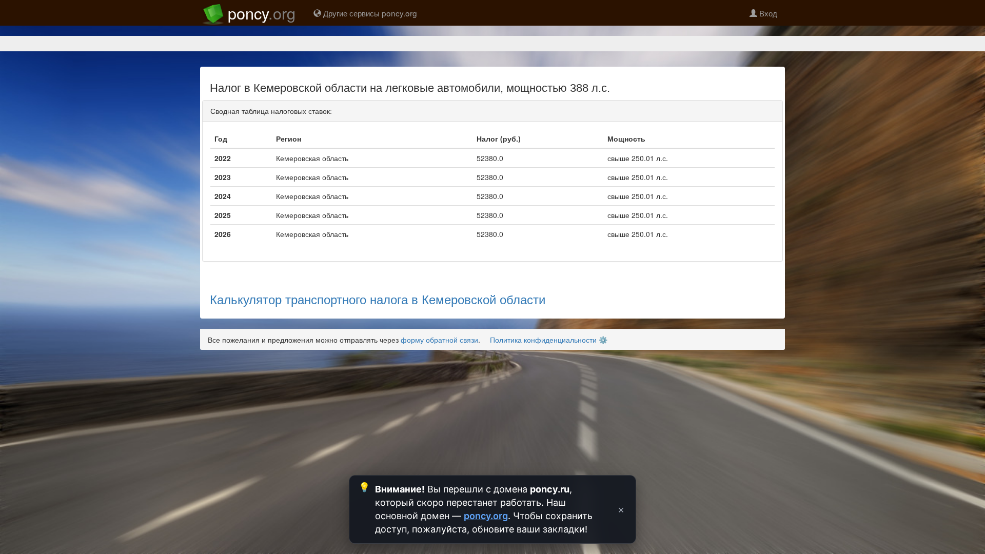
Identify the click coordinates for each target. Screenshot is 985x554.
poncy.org (486, 515)
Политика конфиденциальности (543, 339)
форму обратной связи (439, 339)
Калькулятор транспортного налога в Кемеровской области (377, 299)
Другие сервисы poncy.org (369, 12)
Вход (767, 12)
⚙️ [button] (603, 339)
